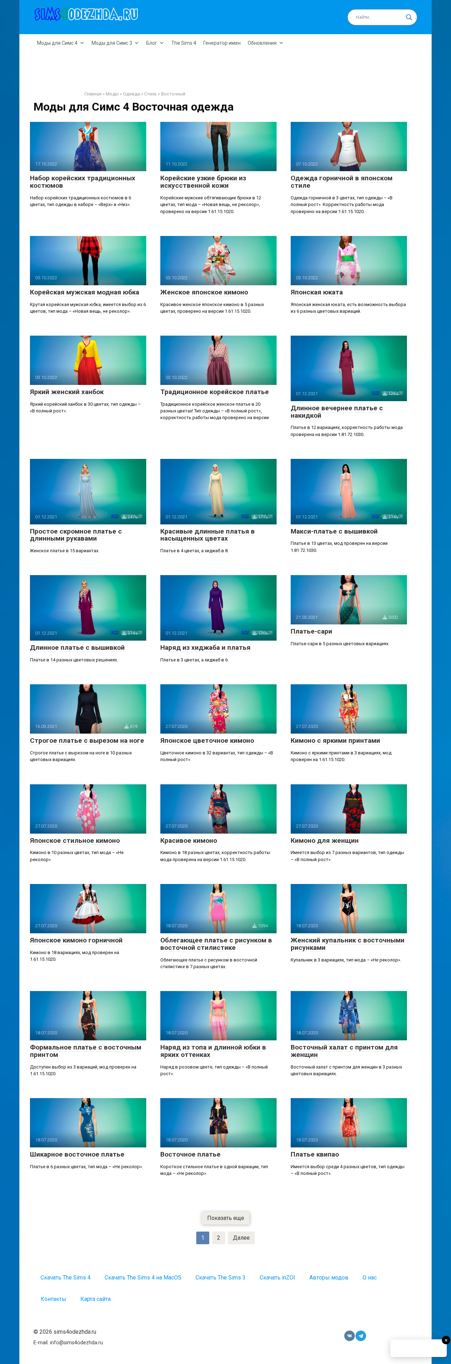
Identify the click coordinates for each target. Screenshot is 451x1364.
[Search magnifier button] (409, 17)
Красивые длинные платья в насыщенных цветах (207, 535)
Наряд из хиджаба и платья (205, 647)
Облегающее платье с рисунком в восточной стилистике (216, 944)
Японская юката (317, 292)
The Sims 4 (183, 43)
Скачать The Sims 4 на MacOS (143, 1277)
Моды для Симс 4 (57, 43)
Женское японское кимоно (204, 292)
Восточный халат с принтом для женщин (344, 1051)
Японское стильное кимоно (75, 840)
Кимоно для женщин (325, 840)
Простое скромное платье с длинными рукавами (76, 535)
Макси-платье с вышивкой (334, 531)
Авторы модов (328, 1277)
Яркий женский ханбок (67, 392)
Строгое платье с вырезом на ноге (87, 740)
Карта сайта (95, 1299)
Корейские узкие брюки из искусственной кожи (203, 181)
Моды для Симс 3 (112, 43)
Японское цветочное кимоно (207, 740)
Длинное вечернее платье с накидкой (337, 411)
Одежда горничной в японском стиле (342, 181)
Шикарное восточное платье (77, 1154)
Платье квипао (315, 1154)
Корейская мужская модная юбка (84, 292)
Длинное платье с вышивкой (77, 647)
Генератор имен (222, 43)
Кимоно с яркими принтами (335, 740)
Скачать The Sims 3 (221, 1277)
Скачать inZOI (277, 1277)
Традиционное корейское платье (214, 392)
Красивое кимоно (188, 840)
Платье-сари (311, 631)
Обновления (262, 43)
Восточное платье (190, 1154)
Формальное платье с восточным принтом (85, 1051)
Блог (151, 43)
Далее (241, 1237)
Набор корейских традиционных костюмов (82, 181)
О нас (370, 1277)
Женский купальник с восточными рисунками (347, 944)
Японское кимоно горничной (76, 940)
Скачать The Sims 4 (66, 1277)
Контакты (53, 1299)
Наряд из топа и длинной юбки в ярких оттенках (213, 1051)
